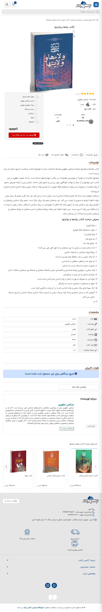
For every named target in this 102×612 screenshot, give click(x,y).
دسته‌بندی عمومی (76, 20)
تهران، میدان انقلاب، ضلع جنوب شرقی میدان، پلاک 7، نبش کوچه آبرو (60, 519)
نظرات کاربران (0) (57, 155)
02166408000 (73, 515)
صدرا (82, 104)
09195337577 (68, 512)
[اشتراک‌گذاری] (74, 32)
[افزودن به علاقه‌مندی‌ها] (73, 27)
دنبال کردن (91, 426)
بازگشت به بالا (12, 501)
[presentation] (91, 121)
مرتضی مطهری (83, 99)
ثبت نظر (41, 155)
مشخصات (75, 155)
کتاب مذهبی (65, 20)
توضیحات (89, 155)
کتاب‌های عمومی (89, 20)
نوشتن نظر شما (79, 387)
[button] (73, 125)
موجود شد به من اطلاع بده (23, 135)
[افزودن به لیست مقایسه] (73, 37)
